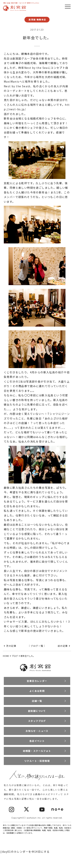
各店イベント (37, 740)
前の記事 (63, 645)
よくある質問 (37, 690)
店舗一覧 (37, 700)
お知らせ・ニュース (37, 730)
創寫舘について (37, 710)
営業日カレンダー (37, 680)
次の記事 (11, 645)
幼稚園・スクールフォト (37, 750)
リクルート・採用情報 (37, 760)
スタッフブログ (37, 720)
